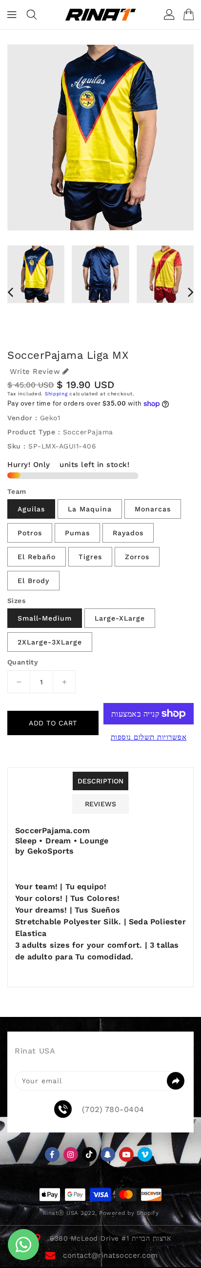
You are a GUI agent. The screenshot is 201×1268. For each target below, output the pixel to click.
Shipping (56, 393)
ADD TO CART (53, 723)
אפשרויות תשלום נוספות (149, 737)
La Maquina (90, 509)
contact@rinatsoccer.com (110, 1255)
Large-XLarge (120, 618)
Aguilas (31, 509)
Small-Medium (45, 618)
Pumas (77, 533)
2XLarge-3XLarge (50, 642)
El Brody (33, 581)
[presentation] (10, 292)
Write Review (35, 371)
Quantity (22, 662)
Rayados (128, 533)
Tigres (90, 557)
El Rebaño (37, 557)
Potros (30, 533)
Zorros (137, 557)
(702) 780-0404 (113, 1109)
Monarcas (153, 509)
